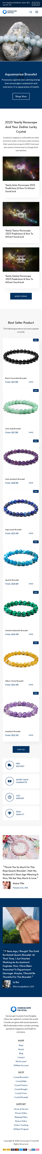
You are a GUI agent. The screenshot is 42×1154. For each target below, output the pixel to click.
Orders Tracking (21, 1125)
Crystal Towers (21, 1085)
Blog (21, 1053)
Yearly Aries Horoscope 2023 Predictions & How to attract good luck (20, 188)
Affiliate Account (21, 1065)
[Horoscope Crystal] (12, 12)
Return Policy (21, 1121)
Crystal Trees (21, 1093)
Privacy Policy (21, 1113)
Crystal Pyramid (21, 1097)
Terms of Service (21, 1109)
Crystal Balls (21, 1081)
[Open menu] (36, 12)
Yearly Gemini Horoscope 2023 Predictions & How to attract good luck (19, 279)
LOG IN (35, 4)
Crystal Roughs (21, 1089)
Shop (21, 1045)
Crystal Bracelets (21, 1077)
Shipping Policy (21, 1117)
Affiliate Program (21, 1129)
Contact (21, 1057)
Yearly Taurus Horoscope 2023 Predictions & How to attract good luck (19, 233)
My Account (21, 1061)
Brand (21, 1049)
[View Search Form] (31, 12)
